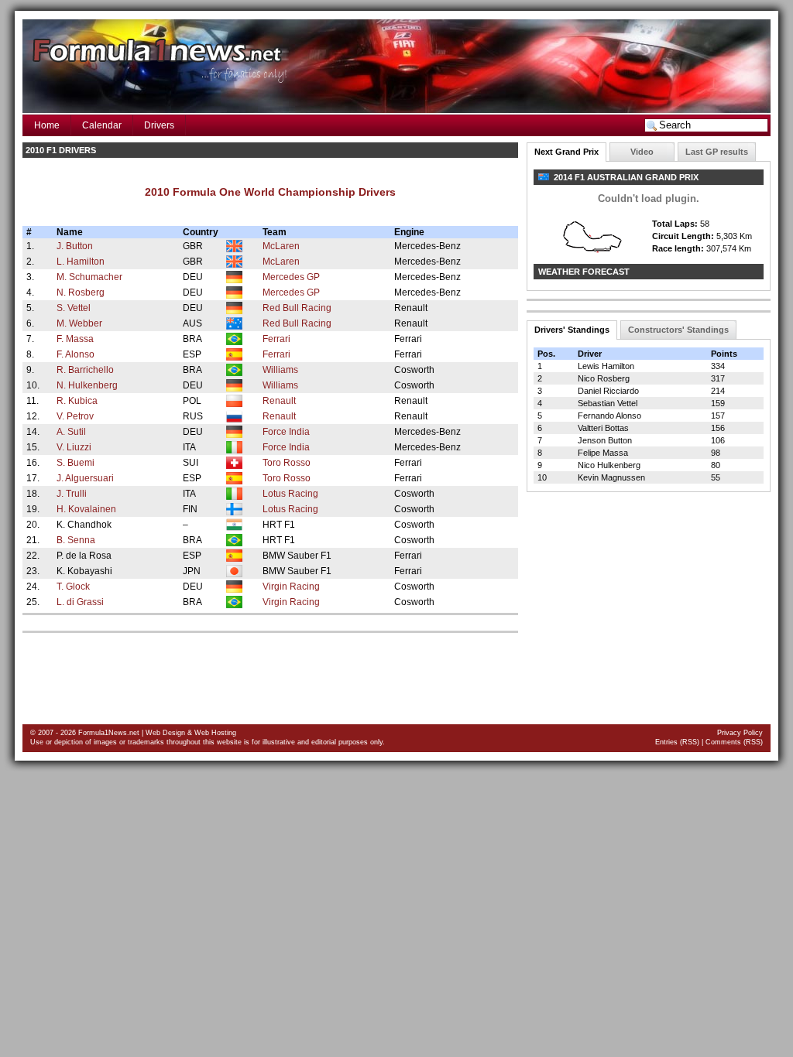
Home (47, 125)
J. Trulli (72, 493)
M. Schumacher (89, 277)
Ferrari (276, 339)
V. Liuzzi (74, 447)
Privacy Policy (740, 733)
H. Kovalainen (86, 509)
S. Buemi (75, 462)
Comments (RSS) (734, 742)
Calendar (102, 125)
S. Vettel (74, 308)
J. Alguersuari (85, 478)
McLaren (281, 246)
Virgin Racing (291, 586)
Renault (279, 400)
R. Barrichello (85, 369)
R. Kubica (77, 400)
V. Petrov (75, 416)
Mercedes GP (291, 277)
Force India (286, 431)
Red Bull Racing (297, 308)
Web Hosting (215, 733)
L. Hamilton (81, 261)
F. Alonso (75, 354)
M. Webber (79, 323)
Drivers (159, 125)
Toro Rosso (287, 462)
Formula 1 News (155, 52)
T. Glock (73, 586)
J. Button (75, 246)
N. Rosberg (81, 292)
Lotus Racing (290, 493)
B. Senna (76, 540)
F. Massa (75, 339)
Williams (280, 369)
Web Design (165, 733)
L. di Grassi (80, 602)
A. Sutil (71, 431)
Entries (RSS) (677, 742)
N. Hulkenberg (87, 385)
